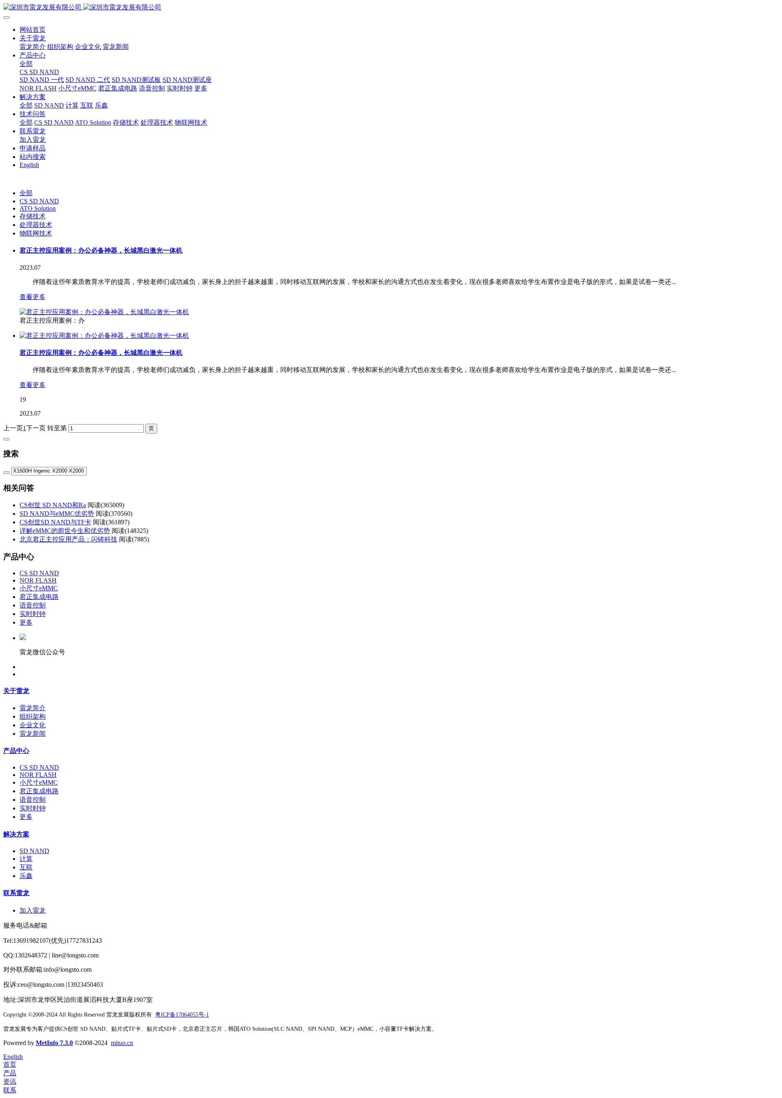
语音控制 (33, 605)
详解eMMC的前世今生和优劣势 (65, 530)
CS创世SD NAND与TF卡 (55, 522)
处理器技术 (36, 224)
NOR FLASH (38, 580)
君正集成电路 (39, 596)
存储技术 (33, 216)
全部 (26, 63)
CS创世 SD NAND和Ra (53, 505)
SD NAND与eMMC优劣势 (57, 513)
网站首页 (33, 29)
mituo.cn (122, 1042)
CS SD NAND (39, 201)
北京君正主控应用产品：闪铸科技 (68, 539)
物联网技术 (36, 233)
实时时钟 (33, 613)
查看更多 (33, 296)
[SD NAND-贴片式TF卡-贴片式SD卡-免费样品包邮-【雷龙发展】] (391, 7)
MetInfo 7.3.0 (54, 1042)
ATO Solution (38, 208)
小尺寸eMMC (39, 588)
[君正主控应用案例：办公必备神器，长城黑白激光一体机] (104, 311)
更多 (26, 622)
